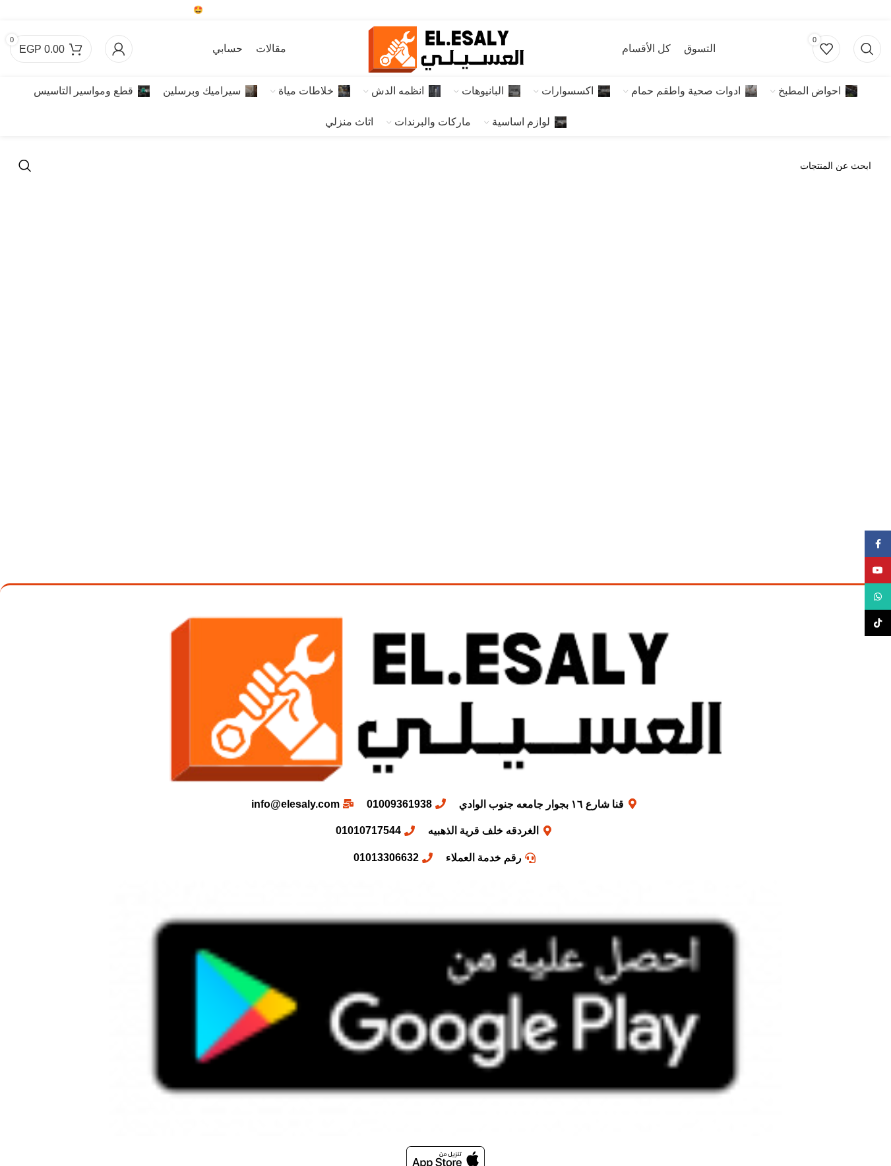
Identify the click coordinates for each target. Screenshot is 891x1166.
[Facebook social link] (873, 10)
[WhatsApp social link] (835, 10)
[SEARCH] (25, 165)
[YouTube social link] (855, 10)
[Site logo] (446, 47)
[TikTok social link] (817, 10)
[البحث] (867, 49)
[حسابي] (118, 49)
